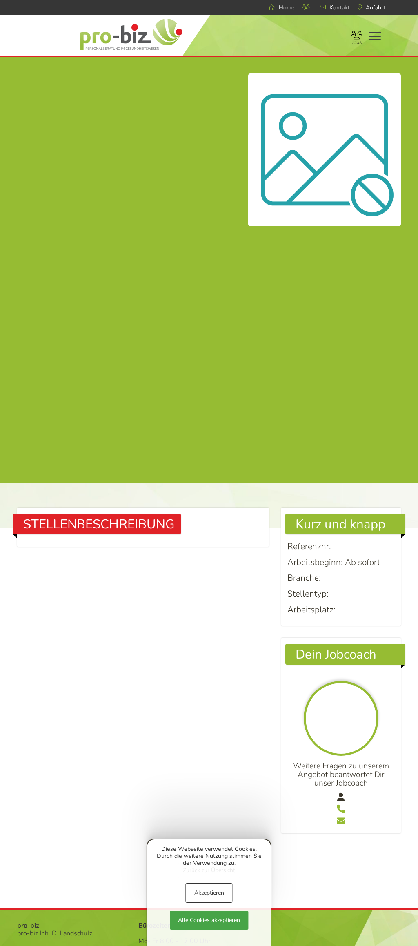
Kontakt (338, 7)
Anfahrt (374, 7)
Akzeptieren (209, 893)
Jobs (357, 42)
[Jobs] (307, 7)
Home (285, 7)
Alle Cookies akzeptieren (209, 920)
